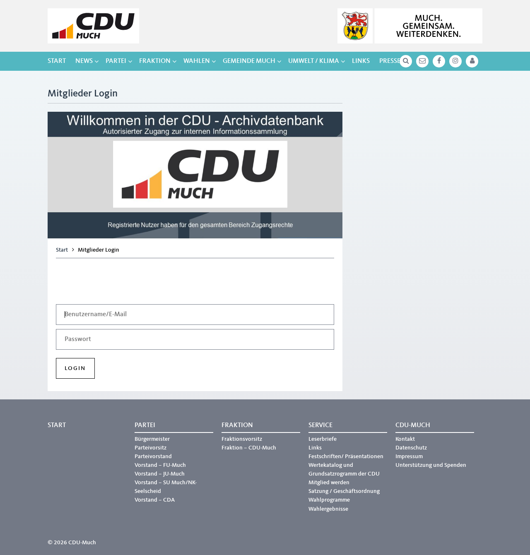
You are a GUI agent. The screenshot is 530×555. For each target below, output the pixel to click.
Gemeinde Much (249, 61)
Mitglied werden (328, 482)
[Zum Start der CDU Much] (93, 25)
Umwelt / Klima (313, 61)
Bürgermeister (152, 439)
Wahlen (196, 61)
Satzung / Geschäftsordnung (344, 491)
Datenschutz (411, 448)
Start (57, 61)
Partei (116, 61)
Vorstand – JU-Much (160, 474)
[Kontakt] (422, 61)
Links (361, 61)
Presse (389, 61)
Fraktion (155, 61)
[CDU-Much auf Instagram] (455, 61)
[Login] (472, 61)
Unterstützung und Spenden (430, 465)
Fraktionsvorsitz (242, 439)
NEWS (84, 61)
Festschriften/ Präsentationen (345, 456)
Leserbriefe (322, 439)
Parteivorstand (153, 456)
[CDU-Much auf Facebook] (439, 61)
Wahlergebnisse (328, 509)
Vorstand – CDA (155, 500)
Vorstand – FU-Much (160, 465)
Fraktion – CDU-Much (249, 448)
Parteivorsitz (150, 448)
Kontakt (405, 439)
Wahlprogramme (329, 500)
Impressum (409, 456)
